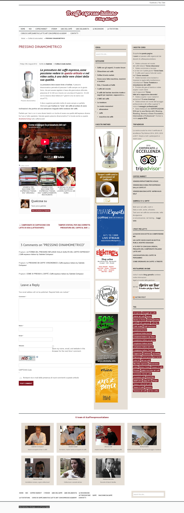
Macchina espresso (140, 364)
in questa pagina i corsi (142, 54)
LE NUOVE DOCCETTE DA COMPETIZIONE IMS (148, 235)
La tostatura (112, 29)
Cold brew (147, 353)
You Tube (162, 3)
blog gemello (149, 274)
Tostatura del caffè (140, 391)
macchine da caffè (106, 116)
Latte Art (136, 360)
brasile (149, 320)
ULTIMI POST (140, 297)
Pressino (136, 370)
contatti (74, 33)
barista (148, 316)
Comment (22, 296)
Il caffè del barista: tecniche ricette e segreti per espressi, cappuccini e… (111, 93)
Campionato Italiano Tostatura (144, 350)
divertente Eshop (25, 118)
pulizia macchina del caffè (150, 370)
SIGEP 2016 (137, 380)
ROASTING (150, 377)
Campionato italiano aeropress (144, 340)
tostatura (148, 387)
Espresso (136, 357)
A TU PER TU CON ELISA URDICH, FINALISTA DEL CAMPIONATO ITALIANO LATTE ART (147, 249)
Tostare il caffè (138, 387)
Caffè (135, 323)
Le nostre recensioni (105, 106)
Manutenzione (154, 364)
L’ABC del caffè (66, 29)
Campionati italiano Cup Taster (144, 336)
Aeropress (137, 313)
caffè (101, 113)
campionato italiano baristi (142, 343)
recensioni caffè (139, 377)
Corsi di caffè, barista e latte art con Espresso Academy (44, 33)
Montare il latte (144, 367)
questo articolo (73, 73)
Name (21, 326)
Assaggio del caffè (149, 313)
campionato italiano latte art (143, 347)
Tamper (155, 380)
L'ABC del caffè (103, 98)
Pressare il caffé (157, 367)
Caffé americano (150, 326)
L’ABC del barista (82, 29)
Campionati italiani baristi (142, 333)
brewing (156, 320)
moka (135, 367)
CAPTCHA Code (25, 370)
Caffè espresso (144, 323)
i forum (54, 29)
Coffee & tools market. (35, 38)
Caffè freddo (137, 326)
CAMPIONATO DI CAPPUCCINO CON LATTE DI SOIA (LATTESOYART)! (34, 226)
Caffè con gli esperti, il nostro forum (111, 67)
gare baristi (157, 357)
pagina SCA (142, 118)
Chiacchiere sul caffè (105, 71)
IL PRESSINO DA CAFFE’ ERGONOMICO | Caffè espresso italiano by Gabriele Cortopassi (51, 264)
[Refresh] (37, 356)
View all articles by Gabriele (41, 211)
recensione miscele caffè (142, 374)
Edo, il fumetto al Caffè (106, 85)
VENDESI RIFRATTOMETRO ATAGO (145, 181)
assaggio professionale (148, 106)
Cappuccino (137, 353)
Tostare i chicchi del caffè (142, 384)
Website (21, 346)
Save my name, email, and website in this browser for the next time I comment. (68, 349)
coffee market (41, 29)
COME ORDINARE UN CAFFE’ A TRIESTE (147, 261)
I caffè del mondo (104, 89)
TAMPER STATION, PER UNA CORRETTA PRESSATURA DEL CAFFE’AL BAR (74, 226)
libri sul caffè (145, 360)
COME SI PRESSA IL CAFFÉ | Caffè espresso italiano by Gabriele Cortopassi (55, 273)
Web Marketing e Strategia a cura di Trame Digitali (34, 507)
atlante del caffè (139, 316)
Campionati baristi (139, 330)
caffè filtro (155, 323)
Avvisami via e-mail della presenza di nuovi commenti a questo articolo (51, 377)
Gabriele (49, 64)
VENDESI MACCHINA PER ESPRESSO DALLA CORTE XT (146, 186)
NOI (30, 29)
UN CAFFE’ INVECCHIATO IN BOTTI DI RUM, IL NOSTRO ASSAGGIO (146, 241)
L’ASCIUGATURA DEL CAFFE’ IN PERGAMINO (144, 256)
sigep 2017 (147, 380)
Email (21, 336)
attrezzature (103, 109)
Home (23, 29)
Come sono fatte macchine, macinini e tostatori (111, 80)
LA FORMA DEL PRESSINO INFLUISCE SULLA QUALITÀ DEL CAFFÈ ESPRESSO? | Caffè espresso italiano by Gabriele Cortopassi (54, 253)
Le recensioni (98, 29)
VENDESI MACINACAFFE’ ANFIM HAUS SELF (147, 192)
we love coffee (153, 391)
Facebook (153, 3)
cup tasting (156, 353)
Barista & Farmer (139, 320)
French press (146, 357)
